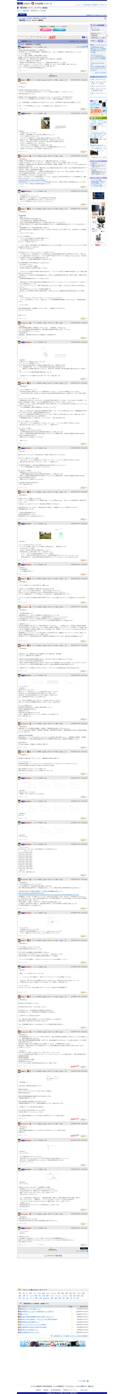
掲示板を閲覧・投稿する (98, 181)
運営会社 (38, 1390)
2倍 (71, 1298)
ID (30, 1298)
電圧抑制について (27, 41)
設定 (30, 1293)
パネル (79, 1293)
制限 (78, 1295)
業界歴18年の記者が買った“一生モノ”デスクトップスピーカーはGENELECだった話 (98, 147)
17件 (45, 47)
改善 (20, 1295)
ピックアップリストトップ (99, 97)
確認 (62, 1293)
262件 (61, 156)
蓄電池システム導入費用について (31, 1309)
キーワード (95, 28)
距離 (66, 1293)
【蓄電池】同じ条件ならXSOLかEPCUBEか (34, 1327)
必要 (47, 1295)
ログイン (80, 5)
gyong (22, 80)
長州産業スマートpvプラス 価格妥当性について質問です (38, 1311)
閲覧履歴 (95, 5)
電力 (23, 1293)
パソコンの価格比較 (36, 1386)
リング (31, 1295)
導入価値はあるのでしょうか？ (31, 1332)
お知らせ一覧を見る (100, 72)
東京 (56, 1298)
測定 (52, 1298)
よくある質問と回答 (96, 186)
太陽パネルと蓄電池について (30, 1329)
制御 (43, 1293)
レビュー (72, 1386)
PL (27, 1293)
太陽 (43, 1295)
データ (52, 1295)
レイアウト (65, 1295)
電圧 (20, 1293)
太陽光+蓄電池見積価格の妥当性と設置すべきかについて (38, 1316)
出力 (39, 1293)
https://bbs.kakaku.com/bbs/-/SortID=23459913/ (32, 180)
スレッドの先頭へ (81, 1250)
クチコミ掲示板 (21, 18)
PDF (77, 1298)
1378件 (45, 156)
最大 (39, 1295)
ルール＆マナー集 (96, 184)
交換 (40, 1298)
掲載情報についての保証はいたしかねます (97, 15)
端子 (23, 1298)
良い (27, 1298)
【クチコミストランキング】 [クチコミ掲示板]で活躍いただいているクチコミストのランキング (98, 66)
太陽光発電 (29, 18)
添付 (74, 1293)
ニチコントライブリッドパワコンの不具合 (34, 1324)
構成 (36, 1295)
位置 (70, 1295)
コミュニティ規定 (96, 180)
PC (104, 79)
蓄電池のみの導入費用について (31, 1322)
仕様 (74, 1295)
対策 (20, 1298)
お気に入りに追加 (43, 37)
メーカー (53, 1293)
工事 (23, 1295)
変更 (59, 1293)
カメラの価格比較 (58, 1386)
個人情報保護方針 (56, 1390)
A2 (74, 1298)
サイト (48, 1293)
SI (33, 1298)
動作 (60, 1298)
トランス (57, 1295)
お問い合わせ (84, 1390)
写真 (70, 1293)
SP (27, 1295)
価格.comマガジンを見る (99, 157)
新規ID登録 (87, 5)
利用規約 (45, 1390)
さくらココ (24, 156)
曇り (63, 1298)
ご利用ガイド (103, 5)
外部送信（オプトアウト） (70, 1390)
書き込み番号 (96, 30)
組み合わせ (46, 1298)
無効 (83, 1293)
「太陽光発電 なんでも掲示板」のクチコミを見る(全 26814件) (70, 1336)
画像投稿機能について (97, 183)
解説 (36, 1298)
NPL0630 (27, 47)
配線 (67, 1298)
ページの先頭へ (82, 1380)
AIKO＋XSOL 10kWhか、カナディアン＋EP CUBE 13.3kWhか (39, 1319)
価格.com (90, 1386)
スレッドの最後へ (81, 46)
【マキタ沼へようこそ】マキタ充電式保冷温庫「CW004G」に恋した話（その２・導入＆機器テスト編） (98, 134)
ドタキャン (25, 1314)
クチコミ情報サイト (81, 1386)
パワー (35, 1293)
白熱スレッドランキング (98, 164)
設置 (82, 1295)
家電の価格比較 (47, 1386)
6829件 (44, 80)
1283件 (61, 80)
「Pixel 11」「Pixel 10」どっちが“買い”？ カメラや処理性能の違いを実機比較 (98, 122)
